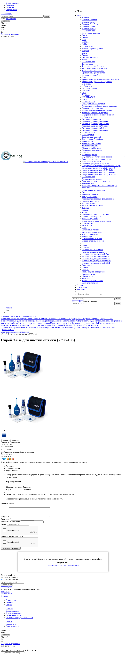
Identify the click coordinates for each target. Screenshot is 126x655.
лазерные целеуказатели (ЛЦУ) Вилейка (99, 174)
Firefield (85, 42)
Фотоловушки (88, 135)
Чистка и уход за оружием (93, 252)
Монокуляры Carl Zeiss (91, 143)
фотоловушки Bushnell (91, 137)
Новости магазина (11, 580)
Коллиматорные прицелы (92, 48)
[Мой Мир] (10, 459)
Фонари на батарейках (91, 161)
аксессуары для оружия (92, 232)
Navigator (86, 95)
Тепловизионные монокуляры (94, 68)
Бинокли (85, 17)
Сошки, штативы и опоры (93, 241)
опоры (84, 243)
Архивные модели (43, 327)
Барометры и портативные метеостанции (99, 186)
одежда (85, 267)
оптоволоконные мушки (92, 239)
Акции (9, 308)
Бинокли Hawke (88, 29)
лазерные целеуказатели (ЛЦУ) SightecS (99, 170)
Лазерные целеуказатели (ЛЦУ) (95, 163)
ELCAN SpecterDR (90, 57)
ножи (84, 228)
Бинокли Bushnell (89, 20)
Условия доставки (13, 613)
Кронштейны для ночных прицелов (97, 82)
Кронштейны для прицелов (93, 73)
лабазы (85, 210)
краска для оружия (90, 234)
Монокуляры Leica (90, 146)
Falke (84, 40)
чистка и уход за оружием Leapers (96, 256)
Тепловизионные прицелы (93, 71)
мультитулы (87, 225)
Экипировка (87, 265)
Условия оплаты (12, 611)
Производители (12, 626)
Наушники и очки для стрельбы (95, 214)
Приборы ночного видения (93, 104)
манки (84, 212)
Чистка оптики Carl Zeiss (56, 566)
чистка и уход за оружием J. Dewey (96, 254)
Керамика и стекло (58, 327)
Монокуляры (87, 141)
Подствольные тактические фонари (97, 157)
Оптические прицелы (91, 33)
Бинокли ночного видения (93, 108)
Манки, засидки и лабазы (92, 205)
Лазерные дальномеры (91, 119)
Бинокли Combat (89, 26)
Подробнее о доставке (10, 34)
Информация (6, 594)
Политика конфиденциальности (19, 618)
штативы (85, 247)
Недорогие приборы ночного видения (98, 115)
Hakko (84, 44)
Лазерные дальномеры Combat (94, 126)
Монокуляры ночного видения (95, 113)
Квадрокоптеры (88, 274)
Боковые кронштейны (91, 75)
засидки (85, 208)
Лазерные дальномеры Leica (94, 128)
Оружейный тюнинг (90, 230)
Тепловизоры (87, 64)
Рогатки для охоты (74, 327)
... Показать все (88, 31)
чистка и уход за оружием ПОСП (96, 263)
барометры (86, 188)
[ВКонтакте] (2, 459)
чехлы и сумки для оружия (93, 272)
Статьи (9, 622)
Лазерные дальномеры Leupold (95, 130)
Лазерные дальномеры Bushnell (95, 121)
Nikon (84, 99)
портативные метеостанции (93, 190)
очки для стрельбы (90, 219)
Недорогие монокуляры (92, 150)
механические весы (90, 194)
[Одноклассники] (8, 459)
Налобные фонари (89, 155)
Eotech (84, 59)
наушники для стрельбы (92, 216)
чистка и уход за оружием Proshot (96, 258)
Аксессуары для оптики (92, 179)
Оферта (9, 605)
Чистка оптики (88, 183)
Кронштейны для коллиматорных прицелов (100, 79)
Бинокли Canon (88, 22)
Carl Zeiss (86, 90)
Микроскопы (87, 276)
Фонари (85, 152)
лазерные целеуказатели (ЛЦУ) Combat (98, 168)
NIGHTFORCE (88, 97)
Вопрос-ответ (11, 624)
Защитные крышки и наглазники (96, 181)
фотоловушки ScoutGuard (92, 139)
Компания (5, 592)
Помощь (4, 596)
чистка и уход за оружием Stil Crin (96, 261)
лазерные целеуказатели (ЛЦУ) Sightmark (99, 172)
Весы (84, 192)
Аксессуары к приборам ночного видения (99, 106)
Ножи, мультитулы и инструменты (96, 221)
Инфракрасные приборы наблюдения (97, 110)
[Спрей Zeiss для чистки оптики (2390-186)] (22, 386)
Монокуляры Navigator (91, 148)
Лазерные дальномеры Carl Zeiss (95, 124)
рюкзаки (85, 270)
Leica (84, 93)
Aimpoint (85, 51)
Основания (86, 84)
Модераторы (87, 236)
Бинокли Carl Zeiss (90, 24)
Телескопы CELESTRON (92, 281)
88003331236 (6, 14)
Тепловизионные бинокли (93, 66)
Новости (9, 602)
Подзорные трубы (89, 88)
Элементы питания (90, 283)
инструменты (87, 223)
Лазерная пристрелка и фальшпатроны (98, 199)
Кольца (85, 77)
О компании (11, 600)
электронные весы (89, 197)
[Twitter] (5, 459)
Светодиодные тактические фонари (97, 159)
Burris (84, 35)
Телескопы (86, 278)
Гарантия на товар (13, 615)
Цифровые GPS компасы (92, 250)
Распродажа (32, 321)
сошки (84, 245)
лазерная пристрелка (90, 201)
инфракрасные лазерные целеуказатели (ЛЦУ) (101, 166)
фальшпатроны (88, 203)
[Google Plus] (13, 459)
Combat (85, 37)
